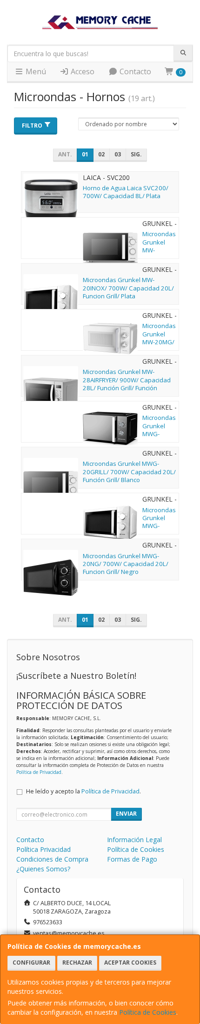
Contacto (134, 71)
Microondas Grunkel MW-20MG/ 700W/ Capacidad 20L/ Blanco (159, 346)
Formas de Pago (132, 859)
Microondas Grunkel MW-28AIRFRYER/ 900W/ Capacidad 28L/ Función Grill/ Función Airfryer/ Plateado (127, 383)
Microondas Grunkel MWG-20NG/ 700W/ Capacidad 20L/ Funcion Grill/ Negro (125, 564)
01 (85, 154)
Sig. (136, 154)
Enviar (126, 814)
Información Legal (134, 839)
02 (101, 154)
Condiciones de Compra (52, 859)
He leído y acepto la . (83, 791)
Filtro (32, 125)
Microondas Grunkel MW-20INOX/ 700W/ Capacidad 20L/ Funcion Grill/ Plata (128, 288)
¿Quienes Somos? (43, 868)
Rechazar (77, 962)
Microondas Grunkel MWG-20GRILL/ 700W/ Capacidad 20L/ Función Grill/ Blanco (129, 471)
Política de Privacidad (38, 772)
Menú (35, 71)
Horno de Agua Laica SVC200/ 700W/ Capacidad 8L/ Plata (125, 192)
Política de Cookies (147, 1012)
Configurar (31, 962)
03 (117, 154)
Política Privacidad (43, 849)
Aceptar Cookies (130, 962)
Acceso (81, 71)
